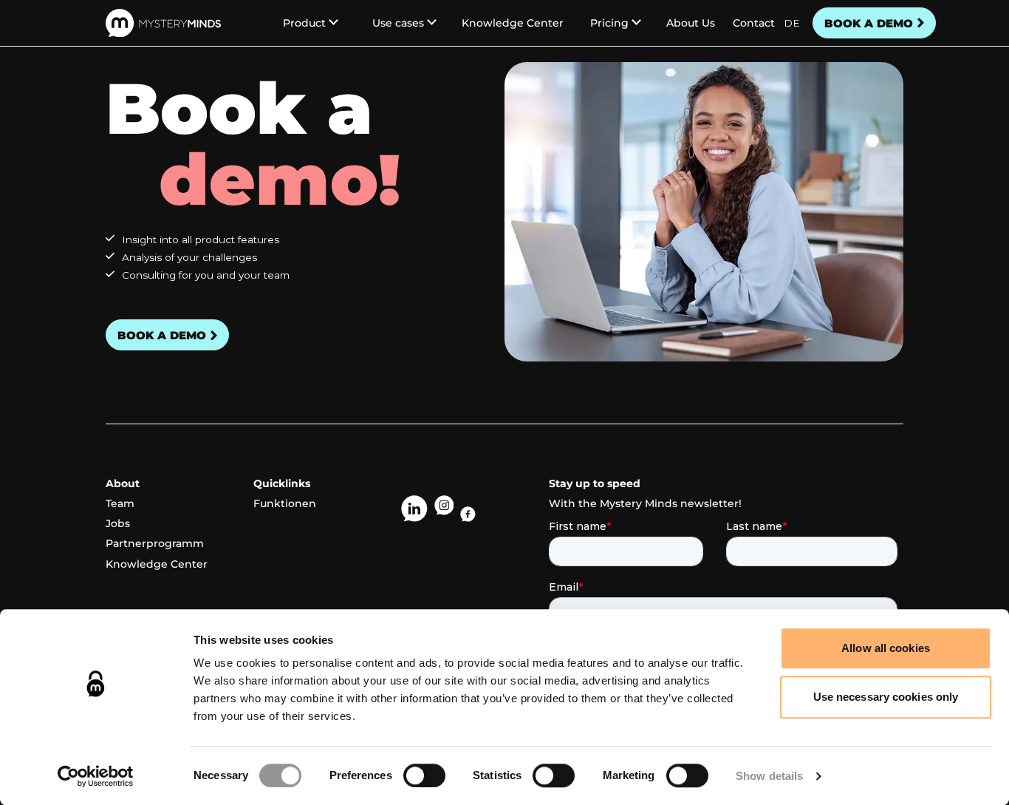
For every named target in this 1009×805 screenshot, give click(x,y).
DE (791, 23)
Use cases (398, 23)
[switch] (424, 775)
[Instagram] (444, 508)
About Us (690, 23)
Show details (769, 776)
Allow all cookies (885, 648)
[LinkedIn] (414, 508)
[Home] (163, 23)
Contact (754, 23)
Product (304, 23)
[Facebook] (468, 514)
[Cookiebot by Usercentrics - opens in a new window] (95, 776)
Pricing (609, 23)
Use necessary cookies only (886, 696)
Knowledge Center (513, 23)
